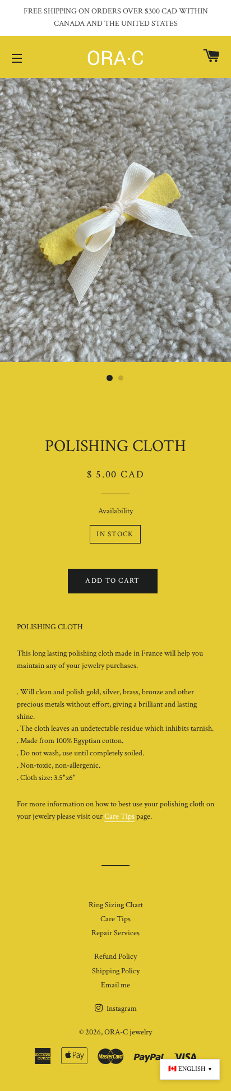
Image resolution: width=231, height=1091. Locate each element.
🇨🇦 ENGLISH (189, 1069)
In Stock (114, 534)
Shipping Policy (116, 971)
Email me (115, 985)
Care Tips (119, 816)
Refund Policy (115, 956)
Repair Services (115, 933)
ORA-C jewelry (128, 1032)
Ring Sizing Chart (116, 905)
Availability (115, 511)
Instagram (121, 1009)
